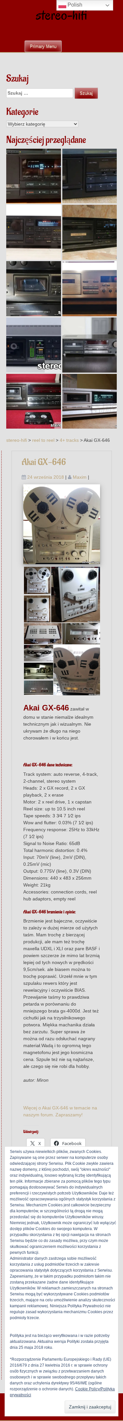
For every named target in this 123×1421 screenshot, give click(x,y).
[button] (37, 580)
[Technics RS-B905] (89, 345)
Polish (74, 5)
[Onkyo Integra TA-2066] (33, 345)
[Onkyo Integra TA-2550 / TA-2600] (89, 401)
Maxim (80, 477)
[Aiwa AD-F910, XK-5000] (89, 232)
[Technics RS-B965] (33, 401)
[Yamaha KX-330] (89, 288)
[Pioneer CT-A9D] (33, 232)
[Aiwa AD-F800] (89, 176)
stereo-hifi (61, 14)
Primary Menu (43, 46)
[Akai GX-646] (61, 524)
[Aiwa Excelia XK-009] (33, 176)
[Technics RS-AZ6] (33, 288)
